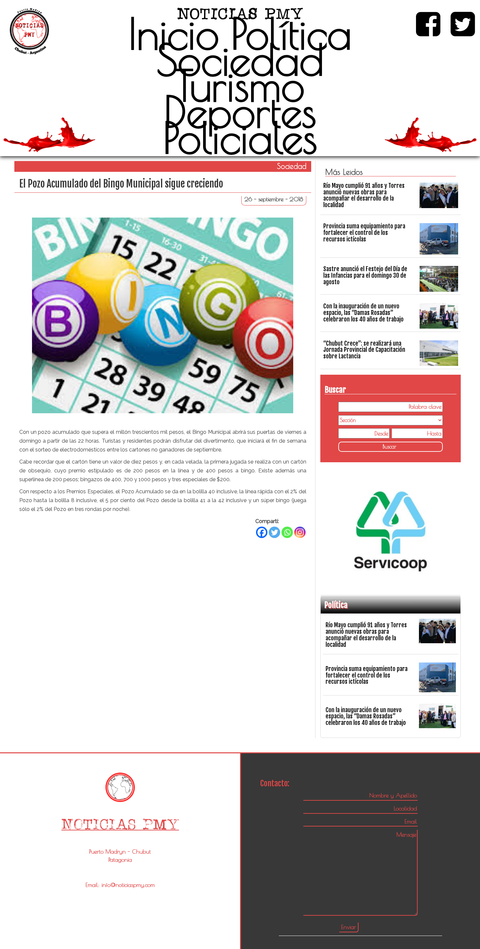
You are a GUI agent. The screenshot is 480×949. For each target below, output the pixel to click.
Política (291, 33)
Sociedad (240, 59)
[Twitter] (274, 532)
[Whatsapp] (287, 532)
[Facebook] (261, 532)
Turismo (240, 85)
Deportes (240, 111)
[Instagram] (300, 532)
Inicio (174, 33)
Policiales (240, 137)
